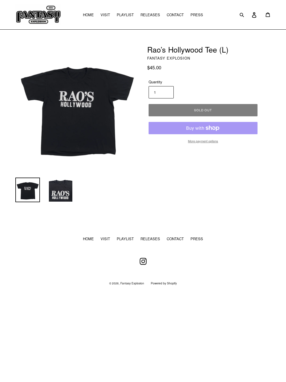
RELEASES (150, 14)
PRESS (196, 14)
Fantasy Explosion (132, 283)
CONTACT (175, 14)
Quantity (155, 81)
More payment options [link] (203, 141)
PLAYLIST (125, 14)
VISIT (105, 14)
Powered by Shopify (164, 283)
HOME (88, 14)
